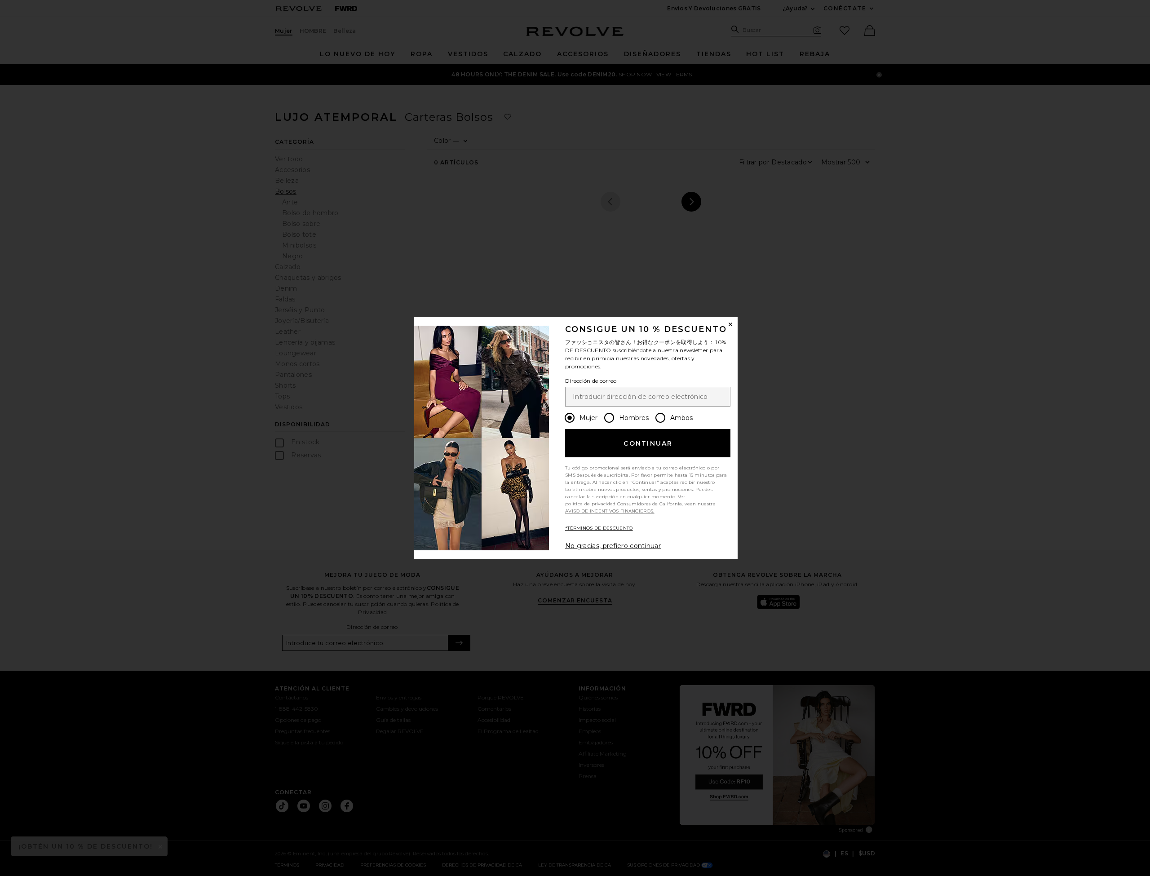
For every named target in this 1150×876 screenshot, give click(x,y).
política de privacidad (590, 504)
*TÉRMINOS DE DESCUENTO (599, 528)
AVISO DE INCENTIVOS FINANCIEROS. (610, 511)
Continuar (648, 443)
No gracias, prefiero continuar (613, 546)
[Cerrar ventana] (730, 324)
